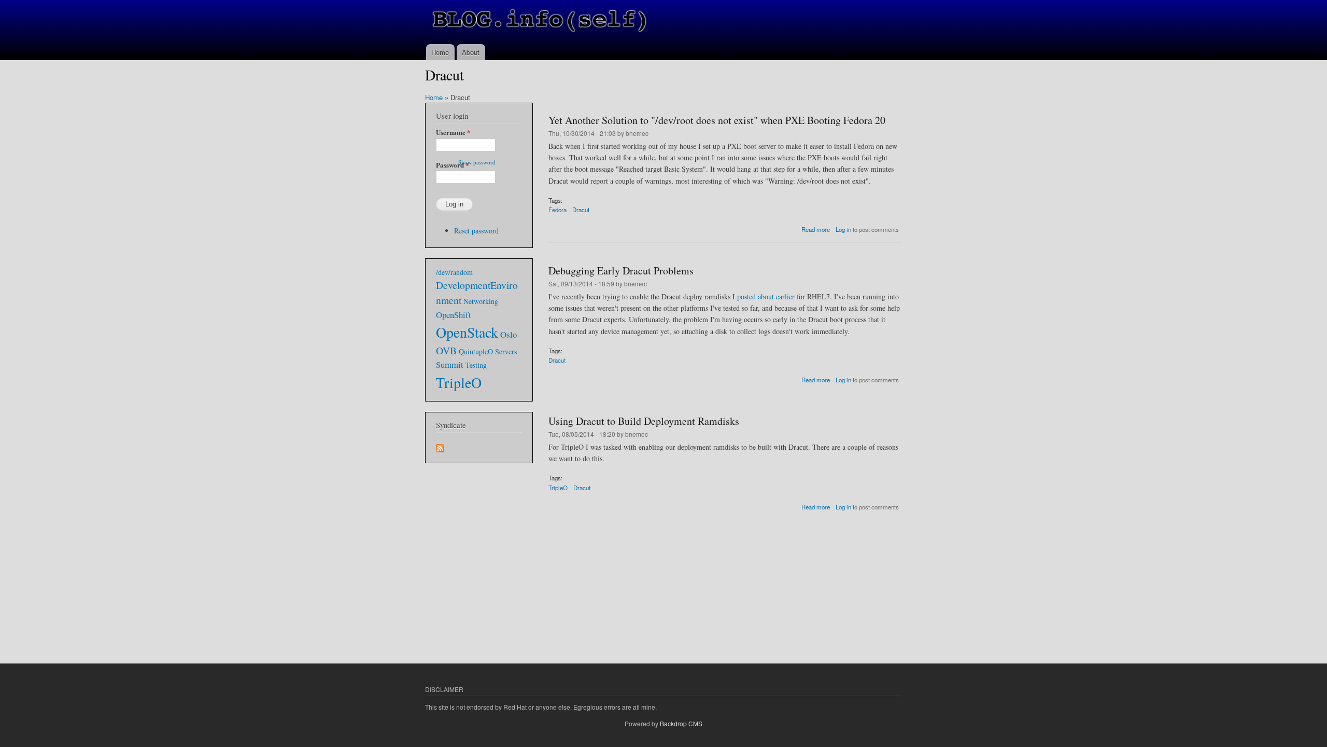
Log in (843, 229)
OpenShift (453, 315)
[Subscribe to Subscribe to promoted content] (440, 445)
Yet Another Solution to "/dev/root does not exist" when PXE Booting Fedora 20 (716, 120)
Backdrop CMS (681, 723)
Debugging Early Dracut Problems (621, 271)
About (470, 52)
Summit (449, 364)
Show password (477, 162)
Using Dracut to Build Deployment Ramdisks (643, 421)
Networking (480, 301)
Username (453, 132)
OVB (446, 350)
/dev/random (454, 272)
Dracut (580, 209)
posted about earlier (766, 296)
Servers (506, 351)
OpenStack (467, 332)
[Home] (540, 22)
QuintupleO (476, 351)
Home (440, 52)
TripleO (558, 487)
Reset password (476, 231)
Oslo (508, 334)
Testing (476, 365)
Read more (815, 229)
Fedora (557, 209)
